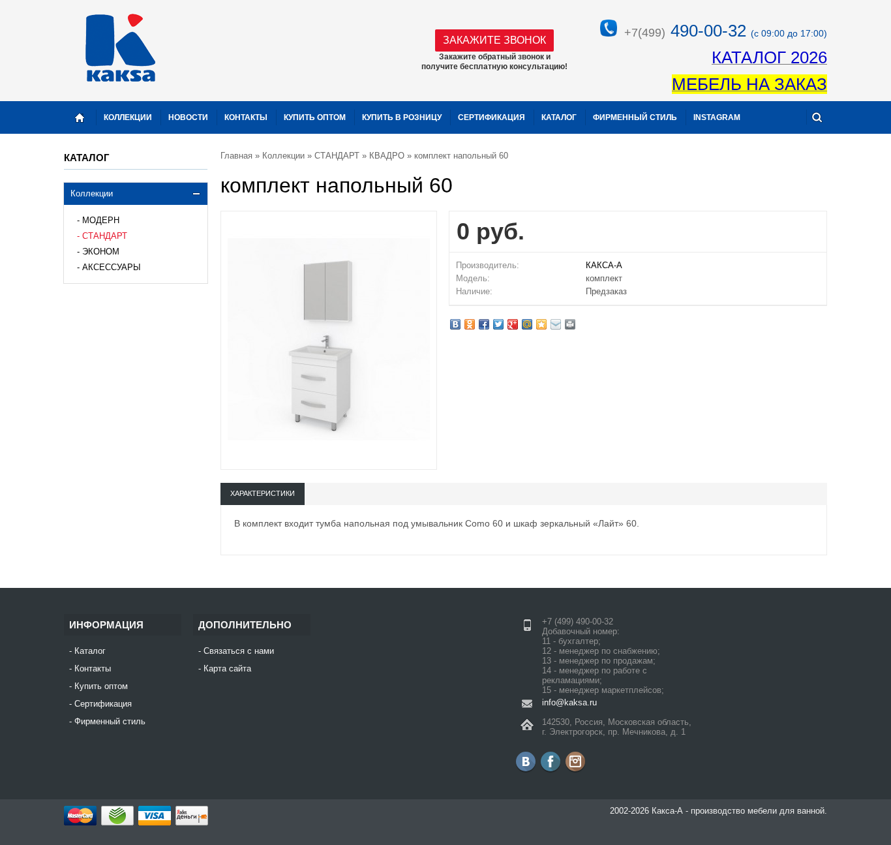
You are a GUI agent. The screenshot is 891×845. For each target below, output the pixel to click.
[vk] (526, 761)
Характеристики (262, 493)
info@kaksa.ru (569, 702)
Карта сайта (227, 668)
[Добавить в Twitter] (498, 324)
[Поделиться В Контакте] (455, 324)
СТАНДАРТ (104, 236)
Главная (236, 156)
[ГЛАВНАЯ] (79, 117)
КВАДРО (386, 156)
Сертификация (491, 117)
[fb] (550, 761)
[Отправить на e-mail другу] (556, 324)
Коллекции (91, 193)
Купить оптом (315, 117)
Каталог (559, 117)
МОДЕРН (100, 220)
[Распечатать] (570, 324)
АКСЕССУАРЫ (111, 267)
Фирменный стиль (635, 117)
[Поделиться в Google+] (512, 324)
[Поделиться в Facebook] (484, 324)
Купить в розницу (402, 117)
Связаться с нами (239, 651)
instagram (716, 117)
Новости (188, 117)
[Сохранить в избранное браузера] (541, 324)
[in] (575, 761)
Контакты (245, 117)
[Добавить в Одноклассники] (469, 324)
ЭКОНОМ (100, 251)
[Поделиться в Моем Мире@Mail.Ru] (527, 324)
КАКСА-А (604, 265)
